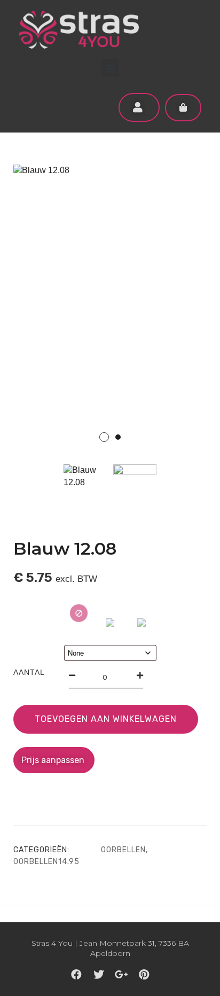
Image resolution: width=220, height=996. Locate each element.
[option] (110, 310)
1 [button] (104, 437)
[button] (110, 68)
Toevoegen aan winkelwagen (106, 719)
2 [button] (118, 437)
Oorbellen (123, 849)
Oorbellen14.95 (46, 861)
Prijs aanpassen (54, 760)
